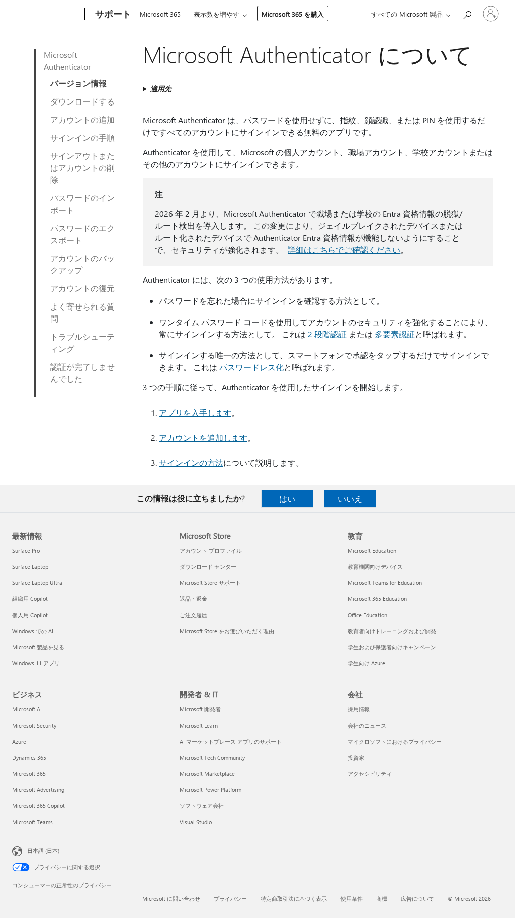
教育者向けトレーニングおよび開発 (392, 631)
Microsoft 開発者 (200, 709)
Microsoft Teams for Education (385, 582)
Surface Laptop (30, 566)
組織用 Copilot (30, 598)
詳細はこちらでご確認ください (344, 249)
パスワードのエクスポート (82, 234)
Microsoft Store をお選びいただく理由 (227, 631)
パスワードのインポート (82, 203)
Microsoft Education (372, 550)
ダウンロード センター (208, 566)
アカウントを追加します (203, 437)
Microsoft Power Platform (210, 789)
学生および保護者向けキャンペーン (392, 647)
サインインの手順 (82, 137)
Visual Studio (196, 822)
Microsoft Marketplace (207, 773)
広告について (417, 898)
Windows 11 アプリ (36, 663)
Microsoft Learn (199, 725)
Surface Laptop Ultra (37, 582)
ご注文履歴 (193, 615)
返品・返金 (193, 598)
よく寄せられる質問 (82, 312)
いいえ (350, 498)
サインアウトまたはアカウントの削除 (82, 167)
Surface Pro (26, 550)
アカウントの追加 (82, 119)
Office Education (367, 615)
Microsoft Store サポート (210, 582)
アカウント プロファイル (211, 550)
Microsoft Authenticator (67, 60)
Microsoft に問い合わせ (171, 898)
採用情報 (359, 709)
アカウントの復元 (82, 288)
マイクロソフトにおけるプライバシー (395, 741)
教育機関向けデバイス (375, 566)
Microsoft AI (27, 709)
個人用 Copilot (30, 615)
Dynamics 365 (29, 757)
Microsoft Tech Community (212, 757)
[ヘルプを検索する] (467, 13)
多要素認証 (395, 334)
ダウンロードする (82, 101)
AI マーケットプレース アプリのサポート (231, 741)
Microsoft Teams (32, 822)
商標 (381, 898)
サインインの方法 (191, 462)
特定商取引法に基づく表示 (294, 898)
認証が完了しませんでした (82, 372)
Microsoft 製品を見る (38, 647)
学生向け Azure (366, 663)
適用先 (160, 88)
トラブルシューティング (82, 342)
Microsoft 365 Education (377, 598)
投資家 (356, 757)
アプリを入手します (195, 412)
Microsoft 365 (160, 14)
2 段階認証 (327, 334)
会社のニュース (367, 725)
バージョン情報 (78, 83)
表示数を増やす (216, 14)
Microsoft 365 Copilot (38, 805)
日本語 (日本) (43, 850)
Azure (19, 741)
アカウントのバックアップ (82, 264)
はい (287, 498)
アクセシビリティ (370, 773)
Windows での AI (32, 631)
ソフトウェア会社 (202, 805)
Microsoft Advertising (38, 789)
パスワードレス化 (251, 367)
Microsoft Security (34, 725)
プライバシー (230, 898)
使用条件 (351, 898)
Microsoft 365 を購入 (293, 14)
